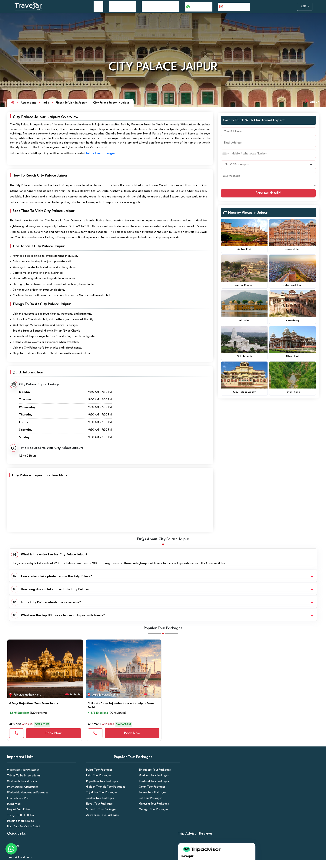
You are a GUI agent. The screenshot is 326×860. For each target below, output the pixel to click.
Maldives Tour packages (152, 775)
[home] (12, 103)
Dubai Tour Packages (98, 770)
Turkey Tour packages (151, 792)
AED (304, 6)
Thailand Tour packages (152, 781)
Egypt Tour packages (98, 804)
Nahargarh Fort (292, 285)
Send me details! (268, 193)
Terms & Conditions (18, 857)
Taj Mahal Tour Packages (100, 792)
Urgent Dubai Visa (17, 810)
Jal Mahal (244, 320)
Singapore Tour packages (153, 770)
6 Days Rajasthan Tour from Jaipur (33, 703)
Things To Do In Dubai (19, 815)
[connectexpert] (16, 733)
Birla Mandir (244, 356)
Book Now (53, 733)
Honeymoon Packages (158, 6)
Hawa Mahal (292, 249)
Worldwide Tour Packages (21, 770)
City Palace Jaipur (244, 392)
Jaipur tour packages (100, 153)
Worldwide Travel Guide (21, 781)
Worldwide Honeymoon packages (26, 793)
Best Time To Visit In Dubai (22, 826)
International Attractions (21, 787)
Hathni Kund (292, 392)
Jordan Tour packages (98, 798)
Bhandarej (292, 320)
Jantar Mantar (244, 285)
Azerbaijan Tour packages (100, 815)
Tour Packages (120, 6)
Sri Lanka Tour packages (100, 809)
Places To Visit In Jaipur (71, 102)
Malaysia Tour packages (152, 804)
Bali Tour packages (149, 798)
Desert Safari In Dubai (19, 821)
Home (98, 6)
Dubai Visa (13, 804)
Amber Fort (244, 249)
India (46, 102)
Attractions (28, 102)
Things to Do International (22, 776)
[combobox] (225, 154)
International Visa (17, 798)
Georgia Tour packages (152, 809)
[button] (11, 667)
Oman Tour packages (151, 787)
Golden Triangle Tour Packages (104, 787)
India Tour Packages (97, 775)
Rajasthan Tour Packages (100, 781)
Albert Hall (292, 356)
